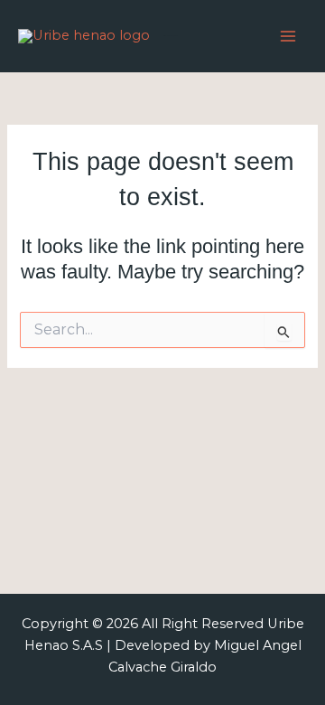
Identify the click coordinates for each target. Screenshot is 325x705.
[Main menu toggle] (288, 36)
